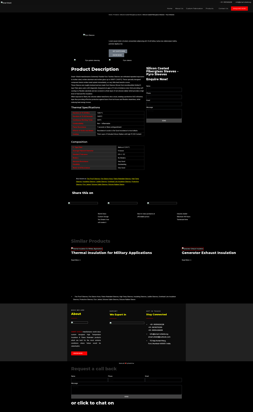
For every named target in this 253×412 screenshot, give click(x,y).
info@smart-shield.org (243, 2)
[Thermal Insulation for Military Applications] (87, 249)
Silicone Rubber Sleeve (116, 184)
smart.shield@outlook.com (159, 337)
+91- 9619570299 (155, 327)
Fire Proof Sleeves (93, 179)
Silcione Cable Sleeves (100, 184)
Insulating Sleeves (89, 182)
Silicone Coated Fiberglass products (130, 14)
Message (149, 107)
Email (148, 100)
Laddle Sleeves (101, 182)
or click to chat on (92, 403)
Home (110, 14)
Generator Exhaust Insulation (209, 253)
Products (116, 14)
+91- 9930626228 (226, 2)
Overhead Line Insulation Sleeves (119, 182)
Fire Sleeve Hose (107, 179)
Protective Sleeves (86, 299)
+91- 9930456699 (155, 330)
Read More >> (76, 260)
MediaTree (131, 363)
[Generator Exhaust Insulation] (192, 249)
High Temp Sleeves (126, 297)
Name (148, 86)
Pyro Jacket (87, 184)
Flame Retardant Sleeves (122, 179)
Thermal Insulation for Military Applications (111, 253)
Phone (148, 93)
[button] (72, 197)
